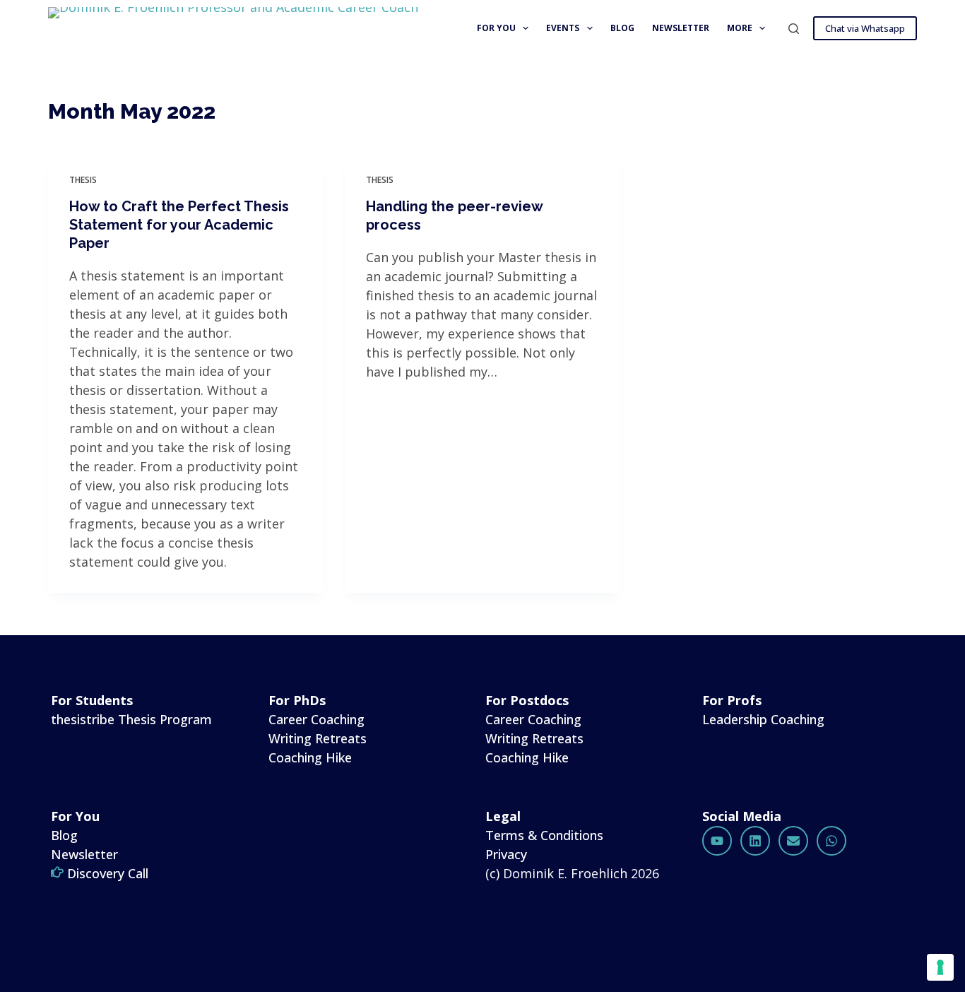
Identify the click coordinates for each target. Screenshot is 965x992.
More (739, 28)
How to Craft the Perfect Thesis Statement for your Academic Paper (179, 225)
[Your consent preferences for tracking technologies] (940, 967)
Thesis (83, 180)
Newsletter (680, 28)
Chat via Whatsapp (865, 28)
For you (496, 28)
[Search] (793, 28)
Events (562, 28)
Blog (622, 28)
